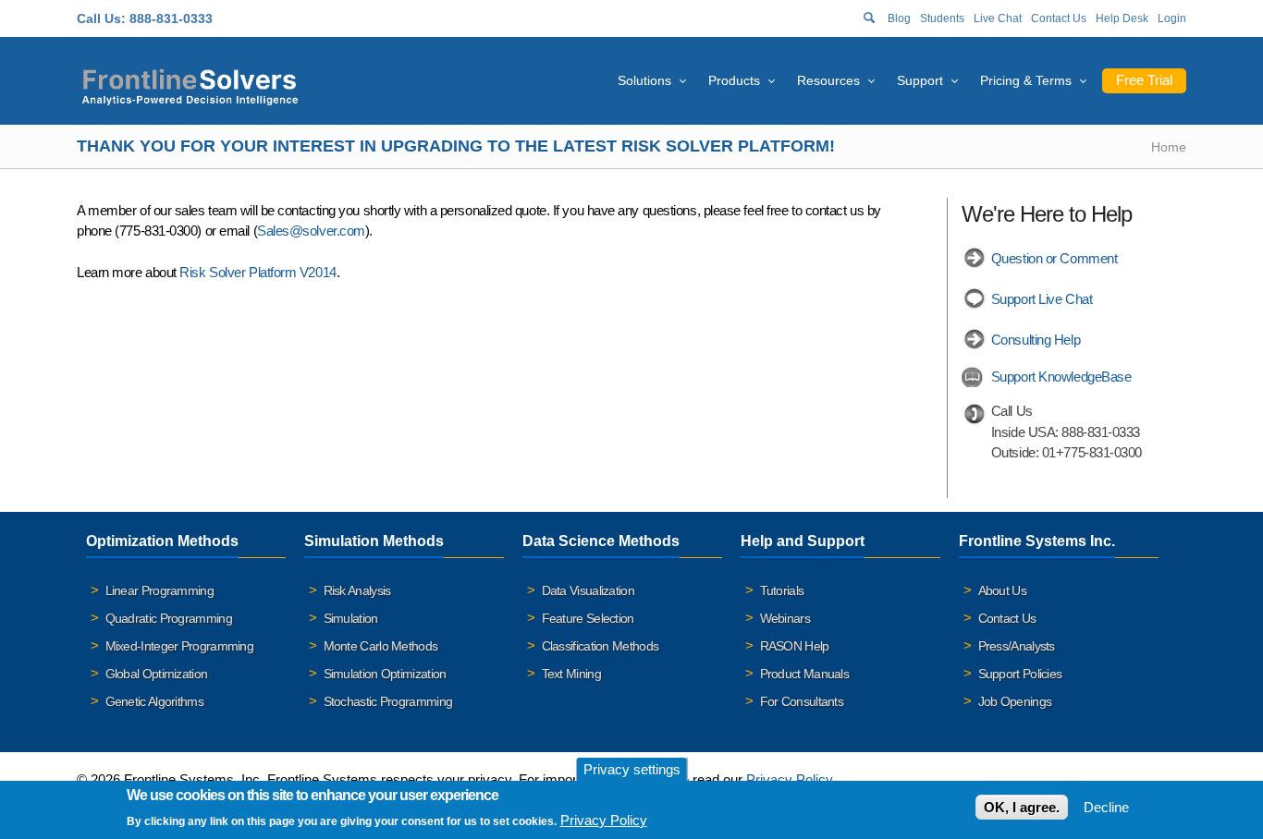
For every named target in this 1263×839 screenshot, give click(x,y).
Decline (1106, 807)
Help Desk (1122, 18)
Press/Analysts (1016, 645)
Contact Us (1058, 18)
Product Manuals (805, 673)
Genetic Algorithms (154, 701)
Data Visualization (588, 590)
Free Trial (1144, 80)
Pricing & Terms (1026, 80)
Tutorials (782, 590)
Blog (899, 18)
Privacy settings (632, 769)
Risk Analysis (357, 590)
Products (734, 80)
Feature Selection (588, 618)
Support (920, 80)
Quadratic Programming (168, 618)
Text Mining (571, 673)
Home (1168, 147)
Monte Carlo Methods (381, 645)
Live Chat (998, 18)
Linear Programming (159, 590)
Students (942, 18)
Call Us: (101, 18)
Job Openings (1015, 701)
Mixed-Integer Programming (179, 645)
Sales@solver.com (311, 230)
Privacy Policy (789, 779)
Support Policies (1020, 673)
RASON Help (794, 645)
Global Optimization (156, 673)
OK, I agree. (1022, 807)
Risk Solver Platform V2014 (257, 272)
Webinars (785, 618)
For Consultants (802, 701)
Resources (828, 80)
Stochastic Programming (388, 701)
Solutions (644, 80)
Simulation (351, 618)
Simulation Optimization (385, 673)
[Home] (190, 84)
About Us (1002, 590)
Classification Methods (600, 645)
